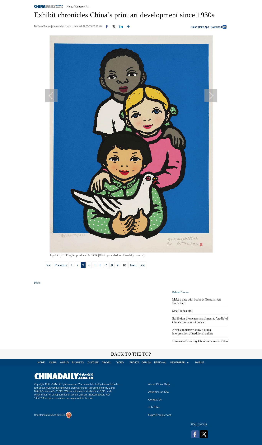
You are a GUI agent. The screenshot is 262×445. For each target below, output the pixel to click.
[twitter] (112, 26)
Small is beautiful (182, 310)
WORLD (64, 362)
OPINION (147, 362)
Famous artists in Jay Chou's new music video (200, 341)
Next (133, 265)
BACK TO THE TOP (131, 354)
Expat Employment (159, 414)
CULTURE (93, 362)
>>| (142, 265)
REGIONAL (160, 362)
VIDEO (120, 362)
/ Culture (78, 6)
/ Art (86, 6)
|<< (48, 265)
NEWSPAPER (177, 362)
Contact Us (155, 399)
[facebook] (105, 26)
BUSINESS (78, 362)
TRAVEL (106, 362)
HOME (41, 362)
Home (70, 6)
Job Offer (154, 407)
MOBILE (199, 362)
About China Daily (159, 384)
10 (124, 265)
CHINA (52, 362)
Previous (61, 265)
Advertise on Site (158, 391)
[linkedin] (119, 26)
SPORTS (134, 362)
